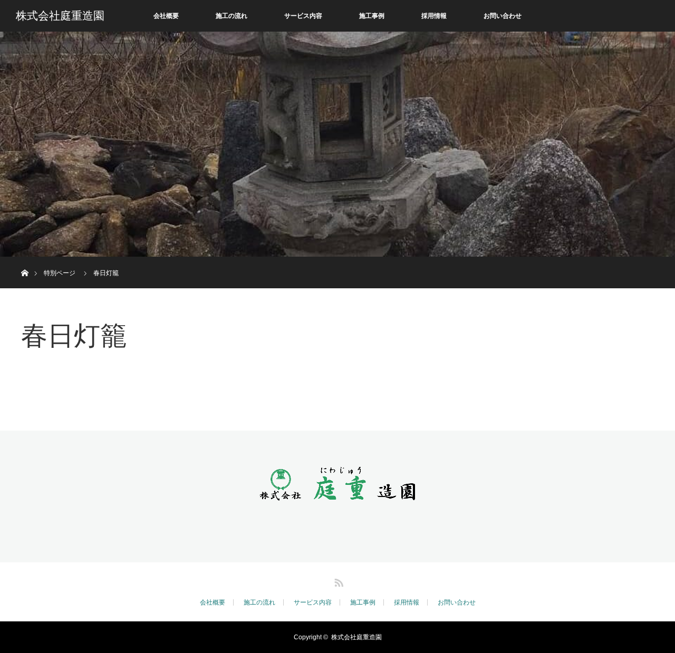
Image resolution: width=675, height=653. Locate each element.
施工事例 (371, 16)
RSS (337, 581)
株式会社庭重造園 (60, 15)
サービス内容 (303, 16)
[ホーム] (24, 261)
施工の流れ (231, 16)
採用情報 (434, 16)
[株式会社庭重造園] (337, 491)
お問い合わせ (503, 16)
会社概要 (166, 16)
